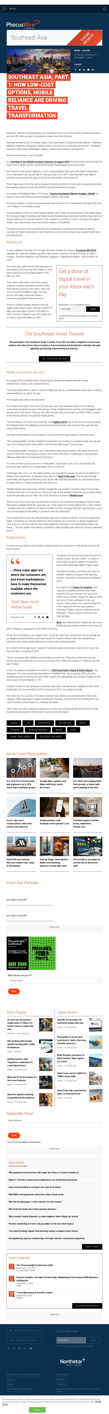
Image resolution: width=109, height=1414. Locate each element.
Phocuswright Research (26, 1331)
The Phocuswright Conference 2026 (34, 1265)
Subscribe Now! (67, 1331)
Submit (93, 309)
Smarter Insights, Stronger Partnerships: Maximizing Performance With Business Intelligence (57, 1279)
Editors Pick (44, 723)
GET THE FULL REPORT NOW (54, 359)
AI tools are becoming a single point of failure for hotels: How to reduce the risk (20, 1024)
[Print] (93, 70)
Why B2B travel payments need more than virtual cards (36, 1194)
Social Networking (37, 730)
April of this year (66, 476)
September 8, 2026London (24, 1296)
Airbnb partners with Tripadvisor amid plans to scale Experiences (20, 1062)
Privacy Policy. (36, 1142)
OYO (28, 723)
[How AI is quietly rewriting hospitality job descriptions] (46, 1099)
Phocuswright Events (26, 1340)
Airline (59, 730)
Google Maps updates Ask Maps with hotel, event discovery (53, 784)
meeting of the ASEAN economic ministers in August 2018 (40, 162)
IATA (58, 622)
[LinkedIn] (14, 1348)
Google (14, 723)
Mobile (83, 723)
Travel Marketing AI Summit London (34, 1292)
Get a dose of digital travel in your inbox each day (76, 283)
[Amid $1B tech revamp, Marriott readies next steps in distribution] (21, 846)
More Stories (92, 1247)
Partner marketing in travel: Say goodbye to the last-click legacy (41, 1223)
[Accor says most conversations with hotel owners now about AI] (21, 807)
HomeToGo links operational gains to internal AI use (71, 1092)
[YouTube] (30, 1348)
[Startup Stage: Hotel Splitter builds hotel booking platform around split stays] (54, 846)
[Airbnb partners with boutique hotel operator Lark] (54, 807)
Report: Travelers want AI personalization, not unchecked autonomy (43, 1180)
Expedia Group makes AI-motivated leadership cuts (70, 1021)
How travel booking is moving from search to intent (35, 1187)
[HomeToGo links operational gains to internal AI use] (95, 1095)
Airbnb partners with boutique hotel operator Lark (54, 822)
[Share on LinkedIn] (84, 70)
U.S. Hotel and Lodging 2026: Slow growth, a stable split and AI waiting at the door (87, 784)
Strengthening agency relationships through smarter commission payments (47, 1238)
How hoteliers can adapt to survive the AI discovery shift (86, 862)
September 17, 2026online (24, 1284)
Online (86, 50)
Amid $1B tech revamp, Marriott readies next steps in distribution (20, 862)
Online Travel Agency (20, 736)
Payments (15, 730)
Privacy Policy (88, 1346)
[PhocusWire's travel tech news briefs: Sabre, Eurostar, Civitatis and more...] (95, 1042)
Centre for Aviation (82, 587)
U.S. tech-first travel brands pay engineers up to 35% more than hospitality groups (21, 784)
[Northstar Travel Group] (73, 1362)
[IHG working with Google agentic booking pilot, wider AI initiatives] (46, 1046)
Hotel (74, 730)
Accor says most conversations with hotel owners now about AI (19, 823)
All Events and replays (87, 1306)
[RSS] (25, 1348)
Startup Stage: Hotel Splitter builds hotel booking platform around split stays (54, 862)
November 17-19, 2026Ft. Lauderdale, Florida (25, 1269)
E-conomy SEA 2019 (86, 250)
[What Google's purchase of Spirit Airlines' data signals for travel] (95, 1061)
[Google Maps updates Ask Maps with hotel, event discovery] (54, 768)
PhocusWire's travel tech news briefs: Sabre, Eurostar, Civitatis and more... (71, 1040)
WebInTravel (76, 495)
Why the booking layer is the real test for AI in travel (35, 1202)
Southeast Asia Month (51, 736)
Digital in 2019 (60, 422)
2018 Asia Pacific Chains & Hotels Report (72, 670)
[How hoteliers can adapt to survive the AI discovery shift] (87, 846)
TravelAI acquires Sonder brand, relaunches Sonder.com (86, 823)
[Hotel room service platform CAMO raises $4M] (95, 1078)
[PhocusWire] (23, 25)
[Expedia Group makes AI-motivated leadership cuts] (95, 1025)
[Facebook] (8, 1348)
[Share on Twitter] (80, 70)
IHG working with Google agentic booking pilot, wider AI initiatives (21, 1044)
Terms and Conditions (77, 316)
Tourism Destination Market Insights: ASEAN (72, 193)
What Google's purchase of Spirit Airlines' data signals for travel (70, 1058)
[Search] (105, 9)
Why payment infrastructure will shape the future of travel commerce (44, 1172)
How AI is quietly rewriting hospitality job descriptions (20, 1096)
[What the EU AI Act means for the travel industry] (46, 1082)
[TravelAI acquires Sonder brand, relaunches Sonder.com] (87, 807)
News (77, 50)
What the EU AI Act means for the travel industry (22, 1079)
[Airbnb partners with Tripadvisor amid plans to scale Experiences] (46, 1065)
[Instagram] (19, 1348)
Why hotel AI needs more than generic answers (32, 1209)
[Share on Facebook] (75, 70)
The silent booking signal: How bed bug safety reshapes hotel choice (43, 1231)
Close (37, 1410)
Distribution (65, 723)
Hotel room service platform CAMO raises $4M (71, 1075)
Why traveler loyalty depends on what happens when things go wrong (43, 1216)
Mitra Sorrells (86, 55)
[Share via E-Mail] (88, 70)
